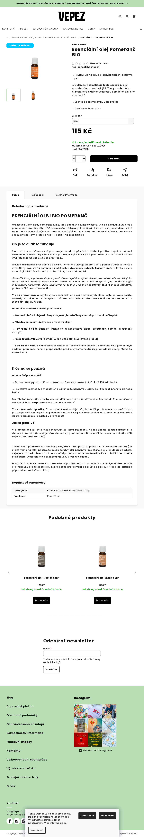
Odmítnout (87, 815)
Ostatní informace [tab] (67, 195)
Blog (9, 697)
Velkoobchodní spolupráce (26, 759)
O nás (10, 786)
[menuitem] (8, 29)
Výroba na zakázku (21, 768)
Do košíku (115, 158)
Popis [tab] (15, 195)
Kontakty (13, 751)
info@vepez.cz (15, 811)
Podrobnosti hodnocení (86, 67)
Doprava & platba (19, 706)
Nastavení (37, 830)
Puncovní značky (19, 742)
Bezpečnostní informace (24, 733)
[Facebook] (9, 821)
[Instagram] (17, 821)
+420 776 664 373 (17, 814)
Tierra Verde (79, 44)
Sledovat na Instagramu (97, 750)
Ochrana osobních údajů (25, 724)
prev (8, 572)
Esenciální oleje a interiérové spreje (68, 490)
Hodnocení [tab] (37, 195)
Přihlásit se (51, 669)
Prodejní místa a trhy (22, 777)
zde (64, 823)
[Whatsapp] (24, 821)
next (135, 572)
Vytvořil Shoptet (129, 833)
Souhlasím (107, 815)
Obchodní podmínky (22, 715)
